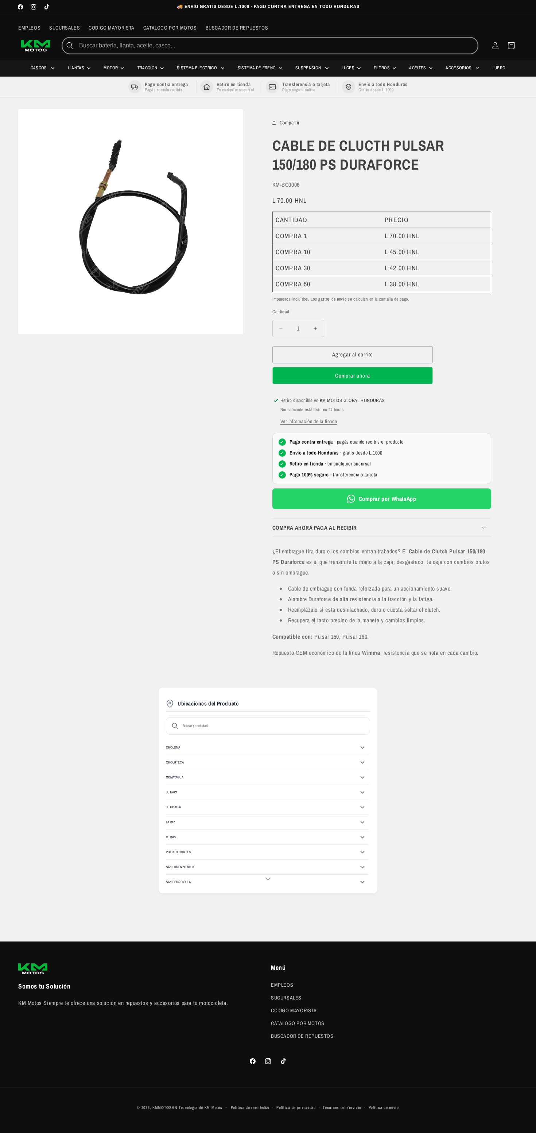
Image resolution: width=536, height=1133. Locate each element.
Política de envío (384, 1107)
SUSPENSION (308, 68)
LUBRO (499, 68)
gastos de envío (332, 299)
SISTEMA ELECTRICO (197, 68)
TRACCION (147, 68)
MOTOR (111, 68)
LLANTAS (76, 68)
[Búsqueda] (70, 46)
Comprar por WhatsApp (387, 499)
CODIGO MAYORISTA (294, 1010)
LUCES (348, 68)
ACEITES (417, 68)
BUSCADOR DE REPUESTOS (302, 1036)
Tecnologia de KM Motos (201, 1107)
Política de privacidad (295, 1107)
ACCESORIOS (459, 68)
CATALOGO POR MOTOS (298, 1023)
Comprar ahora (352, 375)
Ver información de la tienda (308, 421)
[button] (381, 528)
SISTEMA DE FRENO (257, 68)
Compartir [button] (290, 122)
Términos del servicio (342, 1107)
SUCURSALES (286, 997)
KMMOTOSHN (164, 1107)
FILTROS (382, 68)
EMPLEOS (282, 984)
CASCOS (39, 68)
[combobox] (278, 46)
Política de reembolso (250, 1107)
